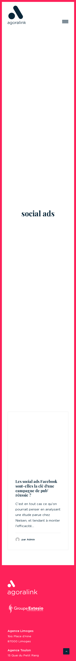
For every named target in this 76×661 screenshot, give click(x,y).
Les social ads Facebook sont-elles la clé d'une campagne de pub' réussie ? (36, 488)
